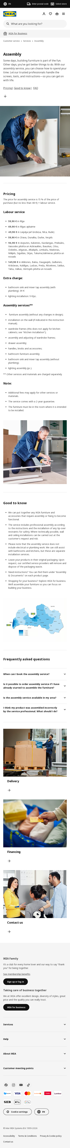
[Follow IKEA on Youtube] (21, 1085)
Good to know (22, 88)
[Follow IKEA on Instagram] (13, 1085)
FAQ (35, 88)
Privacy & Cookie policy (51, 1136)
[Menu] (63, 13)
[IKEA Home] (9, 14)
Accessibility (9, 1136)
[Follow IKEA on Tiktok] (28, 1085)
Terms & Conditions (27, 1136)
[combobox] (34, 24)
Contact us (8, 1141)
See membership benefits (16, 974)
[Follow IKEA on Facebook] (6, 1085)
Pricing (7, 88)
